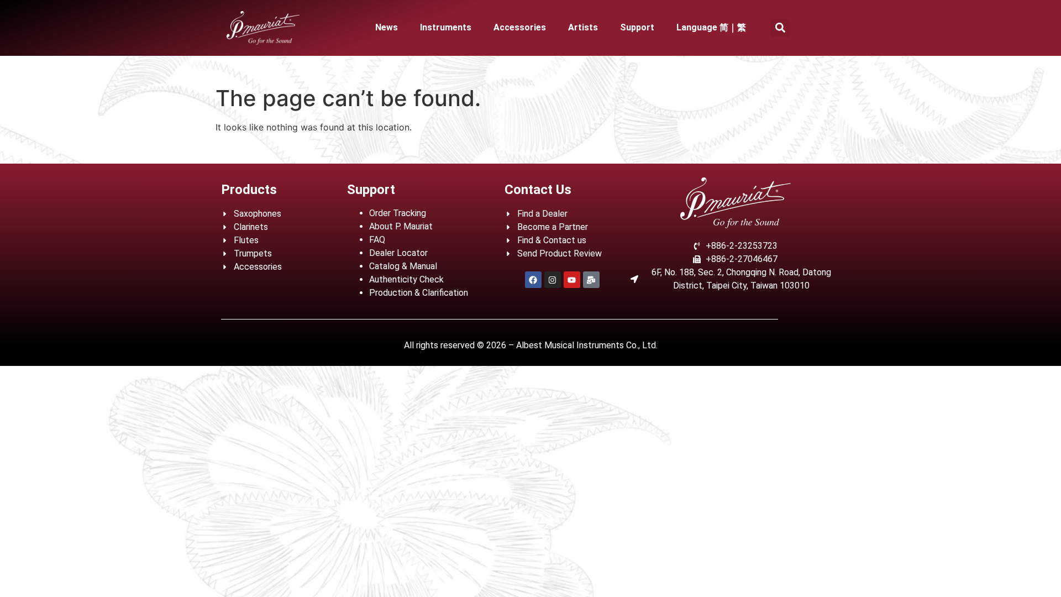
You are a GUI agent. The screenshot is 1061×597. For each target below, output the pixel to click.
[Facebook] (533, 279)
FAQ (377, 239)
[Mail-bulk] (591, 279)
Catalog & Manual (403, 266)
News (386, 27)
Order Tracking (397, 213)
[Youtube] (572, 279)
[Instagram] (552, 279)
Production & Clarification (418, 292)
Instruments (445, 27)
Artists (583, 27)
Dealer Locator (398, 253)
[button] (780, 28)
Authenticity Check (406, 279)
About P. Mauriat (401, 226)
